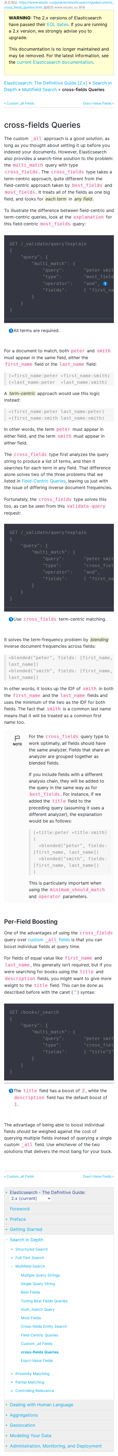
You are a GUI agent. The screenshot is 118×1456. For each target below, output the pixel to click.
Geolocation (22, 1425)
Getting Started (26, 1229)
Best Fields (30, 1292)
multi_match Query (38, 1309)
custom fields (49, 939)
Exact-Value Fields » (98, 103)
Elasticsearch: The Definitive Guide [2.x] (45, 83)
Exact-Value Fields (37, 1360)
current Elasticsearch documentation (55, 62)
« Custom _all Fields (19, 103)
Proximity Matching (32, 1373)
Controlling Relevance (34, 1390)
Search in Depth (26, 1239)
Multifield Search (39, 89)
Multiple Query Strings (40, 1275)
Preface (18, 1219)
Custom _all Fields (36, 1343)
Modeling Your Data (30, 1435)
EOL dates (57, 24)
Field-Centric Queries (44, 481)
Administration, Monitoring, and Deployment (56, 1446)
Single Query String (38, 1283)
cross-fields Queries (40, 1352)
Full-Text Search (29, 1258)
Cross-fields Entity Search (44, 1326)
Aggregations (24, 1415)
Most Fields (31, 1318)
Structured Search (31, 1249)
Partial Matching (29, 1382)
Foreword (20, 1208)
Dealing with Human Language (41, 1404)
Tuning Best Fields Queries (44, 1301)
